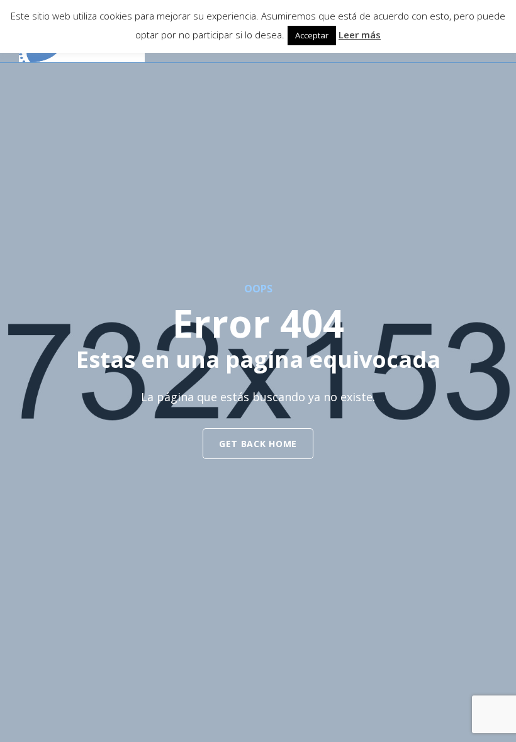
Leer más (360, 34)
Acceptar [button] (311, 35)
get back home (258, 444)
